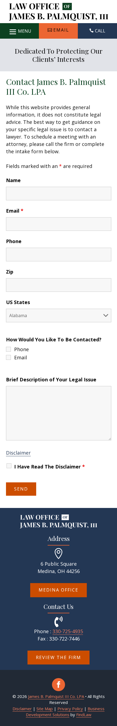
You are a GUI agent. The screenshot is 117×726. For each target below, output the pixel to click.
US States (18, 302)
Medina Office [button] (58, 590)
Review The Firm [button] (58, 657)
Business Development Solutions (65, 712)
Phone (13, 241)
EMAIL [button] (61, 30)
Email (14, 210)
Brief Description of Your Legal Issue (51, 379)
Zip (9, 271)
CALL (100, 31)
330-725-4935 (68, 631)
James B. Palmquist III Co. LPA (56, 696)
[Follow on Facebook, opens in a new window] (58, 684)
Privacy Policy (70, 708)
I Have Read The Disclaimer (49, 466)
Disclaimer (18, 452)
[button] (19, 30)
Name (13, 180)
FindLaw (83, 714)
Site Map (44, 708)
